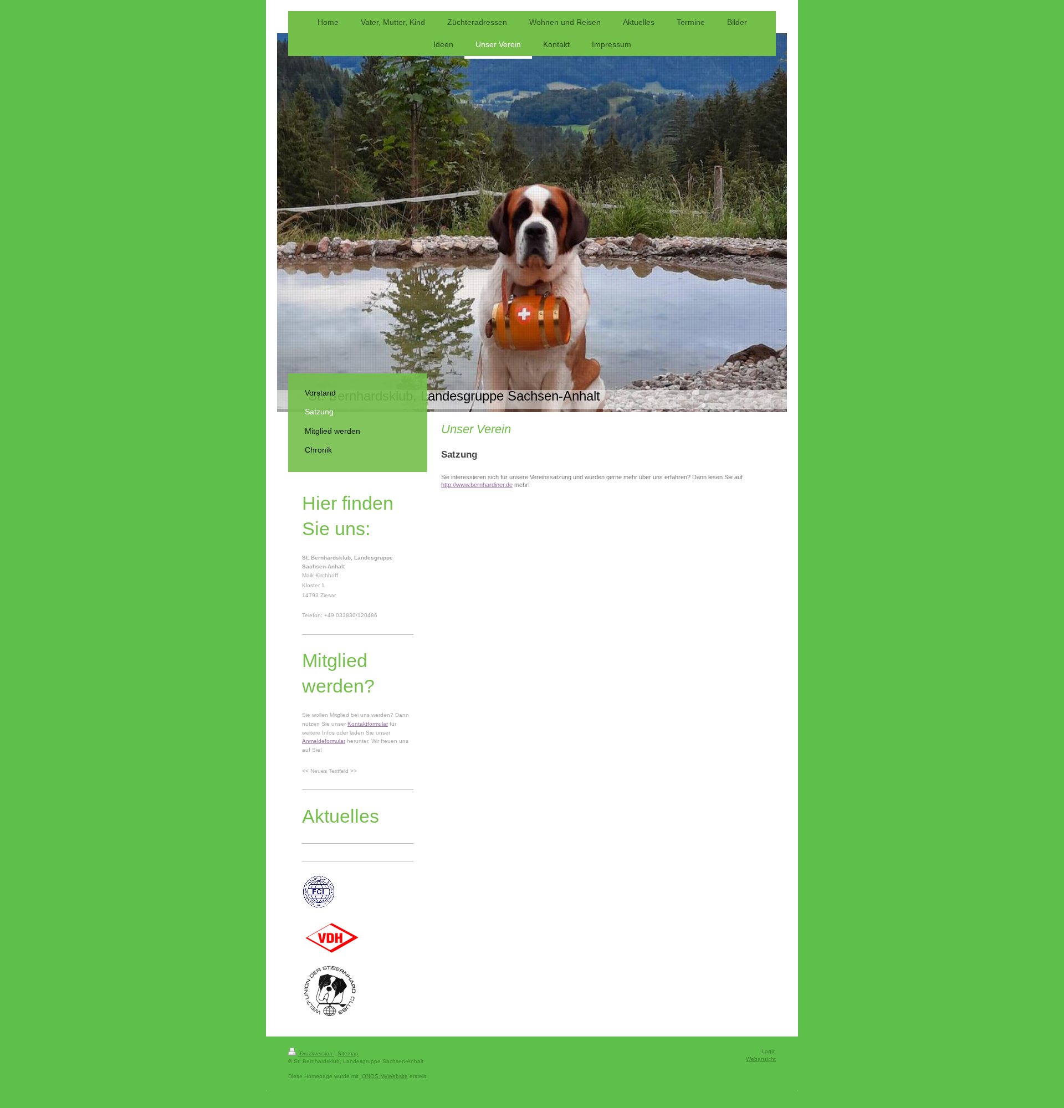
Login (768, 1051)
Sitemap (348, 1053)
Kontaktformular (367, 724)
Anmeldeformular (323, 741)
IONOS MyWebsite (384, 1076)
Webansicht (761, 1059)
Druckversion (316, 1053)
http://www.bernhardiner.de (477, 484)
